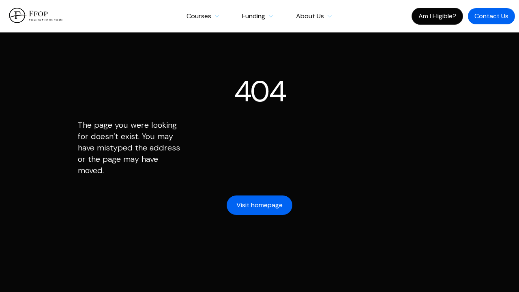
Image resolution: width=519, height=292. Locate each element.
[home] (32, 16)
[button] (203, 16)
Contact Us (491, 16)
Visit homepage (259, 205)
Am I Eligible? (437, 16)
